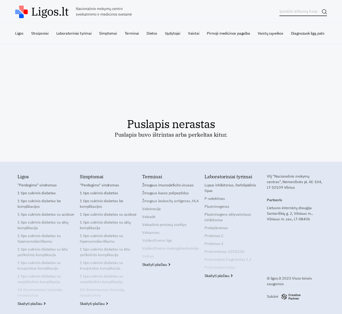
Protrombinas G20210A (224, 251)
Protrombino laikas (220, 267)
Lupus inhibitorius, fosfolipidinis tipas (230, 188)
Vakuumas (151, 232)
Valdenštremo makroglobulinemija (170, 248)
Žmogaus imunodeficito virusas (167, 185)
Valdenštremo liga (157, 240)
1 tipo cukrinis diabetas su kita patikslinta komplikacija (42, 252)
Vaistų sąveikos (270, 33)
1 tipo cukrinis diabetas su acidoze (45, 214)
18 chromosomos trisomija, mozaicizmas (40, 292)
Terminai (132, 33)
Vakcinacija (151, 208)
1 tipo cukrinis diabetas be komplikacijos (39, 203)
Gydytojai (172, 33)
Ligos (19, 33)
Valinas (148, 256)
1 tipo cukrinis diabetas (36, 193)
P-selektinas (215, 198)
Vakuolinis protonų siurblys (164, 224)
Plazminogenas (217, 206)
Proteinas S (214, 243)
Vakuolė (148, 216)
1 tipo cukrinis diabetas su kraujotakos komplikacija (39, 265)
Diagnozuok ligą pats (308, 33)
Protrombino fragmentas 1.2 (228, 259)
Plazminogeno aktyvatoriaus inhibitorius (228, 217)
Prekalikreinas (216, 227)
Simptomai (108, 33)
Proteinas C (214, 235)
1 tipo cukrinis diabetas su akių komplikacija (42, 225)
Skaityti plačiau (30, 303)
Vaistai (193, 33)
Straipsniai (40, 33)
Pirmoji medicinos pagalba (228, 33)
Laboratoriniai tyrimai (74, 33)
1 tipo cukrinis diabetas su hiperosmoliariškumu (39, 238)
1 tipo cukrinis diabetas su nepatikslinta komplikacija (39, 279)
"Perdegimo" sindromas (37, 185)
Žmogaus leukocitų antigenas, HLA (170, 200)
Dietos (152, 33)
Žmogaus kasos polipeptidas (165, 193)
